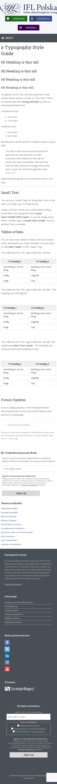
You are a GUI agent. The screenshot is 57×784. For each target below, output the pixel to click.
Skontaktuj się (11, 606)
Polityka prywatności (14, 614)
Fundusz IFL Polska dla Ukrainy (19, 602)
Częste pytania (11, 610)
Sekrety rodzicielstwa (11, 544)
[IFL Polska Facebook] (7, 642)
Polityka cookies (12, 618)
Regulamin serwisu (13, 622)
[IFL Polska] (28, 9)
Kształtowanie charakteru (13, 528)
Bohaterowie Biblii (9, 512)
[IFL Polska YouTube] (7, 669)
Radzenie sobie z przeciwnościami (17, 532)
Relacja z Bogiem (9, 520)
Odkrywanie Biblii (9, 508)
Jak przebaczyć (8, 536)
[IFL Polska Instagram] (7, 662)
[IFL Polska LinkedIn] (7, 655)
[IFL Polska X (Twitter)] (7, 649)
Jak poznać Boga (8, 516)
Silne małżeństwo (9, 540)
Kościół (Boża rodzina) (11, 524)
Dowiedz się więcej (13, 584)
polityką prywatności (29, 485)
